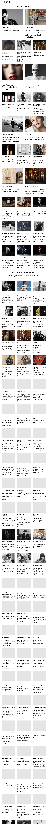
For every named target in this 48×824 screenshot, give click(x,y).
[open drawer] (2, 1)
